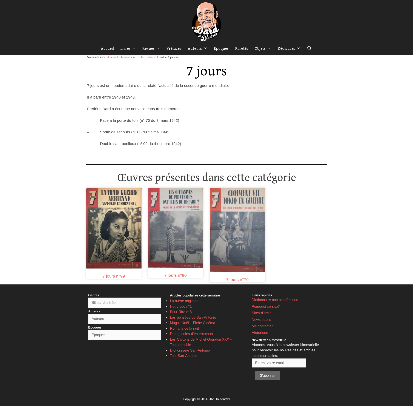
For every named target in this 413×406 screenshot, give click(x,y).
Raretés (241, 48)
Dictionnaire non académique (275, 300)
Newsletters (261, 320)
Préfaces (173, 48)
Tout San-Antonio (183, 356)
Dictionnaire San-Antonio (190, 350)
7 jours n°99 (114, 276)
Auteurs (195, 48)
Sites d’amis (261, 313)
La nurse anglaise (184, 301)
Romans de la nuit (184, 328)
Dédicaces (286, 48)
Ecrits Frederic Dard (150, 57)
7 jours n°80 (175, 275)
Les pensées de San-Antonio (193, 317)
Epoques (221, 48)
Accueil (107, 48)
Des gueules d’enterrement (191, 334)
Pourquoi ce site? (266, 306)
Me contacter (262, 326)
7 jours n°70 (237, 279)
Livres (125, 48)
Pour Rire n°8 (181, 312)
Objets (260, 48)
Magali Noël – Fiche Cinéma (192, 323)
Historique (260, 333)
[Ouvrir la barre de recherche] (309, 48)
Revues (148, 48)
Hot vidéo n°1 (181, 306)
